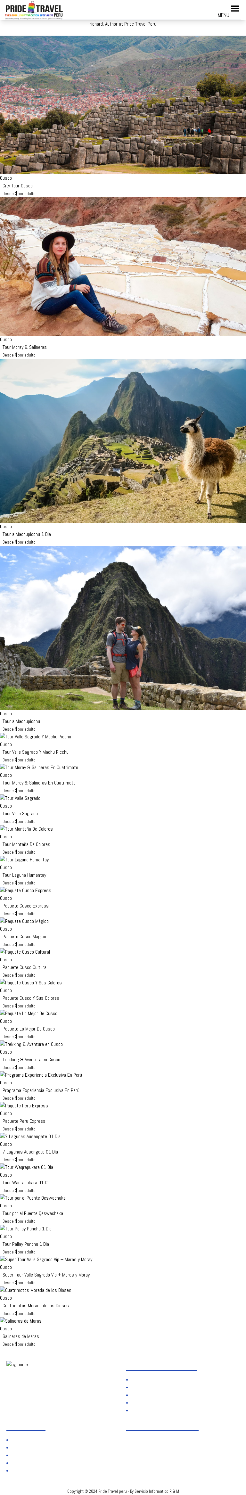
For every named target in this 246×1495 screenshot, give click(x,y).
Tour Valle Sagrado (20, 813)
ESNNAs (140, 1410)
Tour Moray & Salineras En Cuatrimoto (39, 782)
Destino (140, 1387)
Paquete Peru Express (24, 1121)
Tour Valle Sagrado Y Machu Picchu (36, 752)
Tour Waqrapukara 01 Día (27, 1182)
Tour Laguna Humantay (24, 875)
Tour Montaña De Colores (26, 844)
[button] (223, 12)
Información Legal (30, 1455)
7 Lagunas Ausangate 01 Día (30, 1151)
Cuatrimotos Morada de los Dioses (36, 1305)
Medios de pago (28, 1462)
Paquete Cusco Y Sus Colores (31, 998)
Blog (137, 1402)
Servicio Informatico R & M (157, 1491)
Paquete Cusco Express (26, 905)
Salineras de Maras (21, 1336)
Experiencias (145, 1395)
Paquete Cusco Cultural (25, 967)
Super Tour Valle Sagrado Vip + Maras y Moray (46, 1274)
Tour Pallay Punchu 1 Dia (26, 1244)
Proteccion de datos (32, 1439)
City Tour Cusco (18, 185)
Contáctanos (25, 1470)
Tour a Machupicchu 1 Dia (27, 534)
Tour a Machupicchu (21, 721)
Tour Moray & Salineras (25, 347)
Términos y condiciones (35, 1447)
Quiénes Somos (148, 1379)
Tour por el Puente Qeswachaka (33, 1213)
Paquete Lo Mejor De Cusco (29, 1028)
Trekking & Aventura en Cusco (31, 1059)
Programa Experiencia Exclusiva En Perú (41, 1090)
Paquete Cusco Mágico (24, 936)
